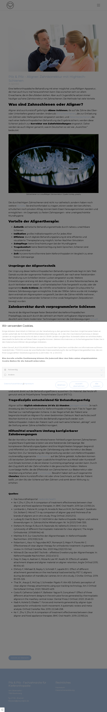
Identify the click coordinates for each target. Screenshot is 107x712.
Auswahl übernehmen (78, 385)
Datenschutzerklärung (13, 384)
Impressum (29, 384)
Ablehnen (61, 385)
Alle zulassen (96, 385)
